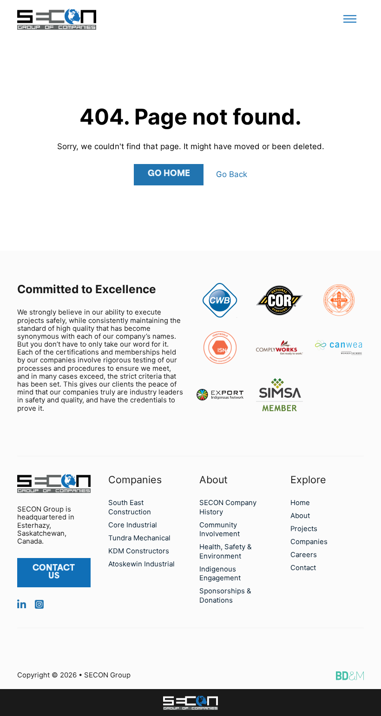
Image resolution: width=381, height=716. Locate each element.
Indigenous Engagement (220, 573)
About (300, 516)
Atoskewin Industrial (141, 564)
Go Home (169, 174)
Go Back (231, 174)
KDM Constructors (138, 551)
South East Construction (129, 507)
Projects (303, 529)
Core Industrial (132, 525)
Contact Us (54, 572)
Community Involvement (219, 529)
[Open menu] (350, 19)
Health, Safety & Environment (225, 551)
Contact (303, 568)
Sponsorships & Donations (225, 595)
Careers (303, 555)
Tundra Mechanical (139, 538)
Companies (309, 542)
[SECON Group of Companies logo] (190, 703)
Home (300, 503)
